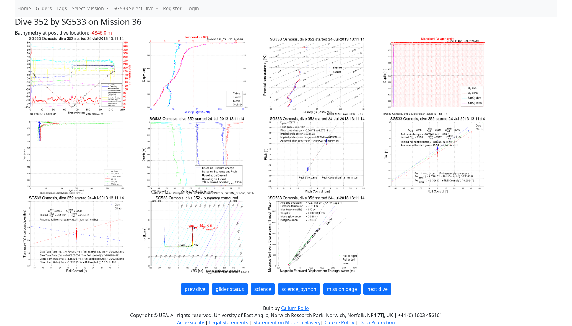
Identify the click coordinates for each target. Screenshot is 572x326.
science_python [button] (299, 289)
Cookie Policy (339, 322)
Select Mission (88, 8)
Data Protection (377, 322)
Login (192, 8)
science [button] (262, 289)
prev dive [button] (195, 289)
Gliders (44, 8)
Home (24, 8)
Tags (62, 8)
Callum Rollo (295, 308)
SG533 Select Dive (134, 8)
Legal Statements (229, 322)
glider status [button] (230, 289)
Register (172, 8)
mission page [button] (342, 289)
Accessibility (191, 322)
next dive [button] (377, 289)
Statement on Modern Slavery (287, 322)
